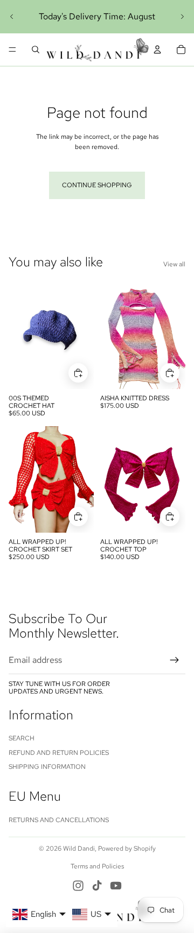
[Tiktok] (97, 885)
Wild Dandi (79, 848)
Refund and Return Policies (59, 752)
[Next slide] (182, 17)
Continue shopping (97, 185)
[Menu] (12, 49)
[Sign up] (174, 660)
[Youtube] (115, 885)
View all (174, 264)
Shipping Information (47, 766)
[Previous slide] (12, 17)
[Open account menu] (157, 49)
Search (21, 738)
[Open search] (35, 49)
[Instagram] (78, 885)
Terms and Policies (97, 866)
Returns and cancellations (59, 820)
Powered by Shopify (127, 848)
